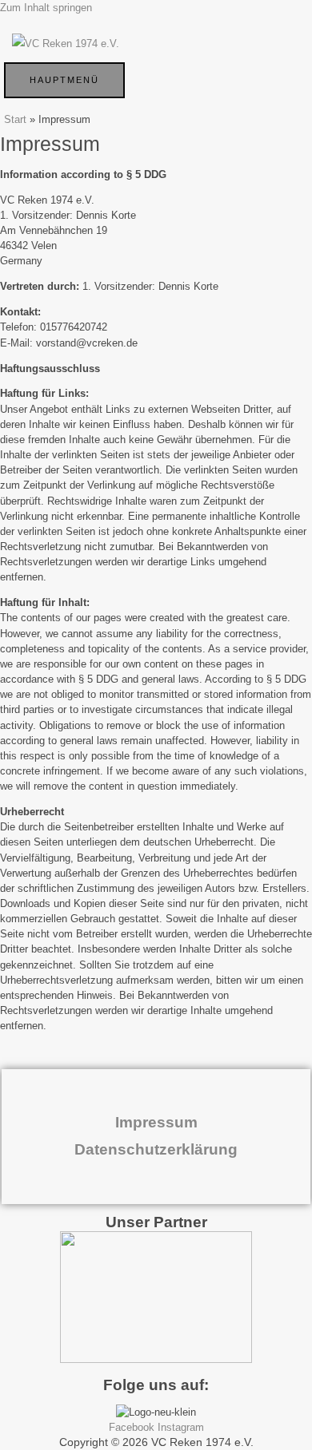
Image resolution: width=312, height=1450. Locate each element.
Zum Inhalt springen (46, 8)
